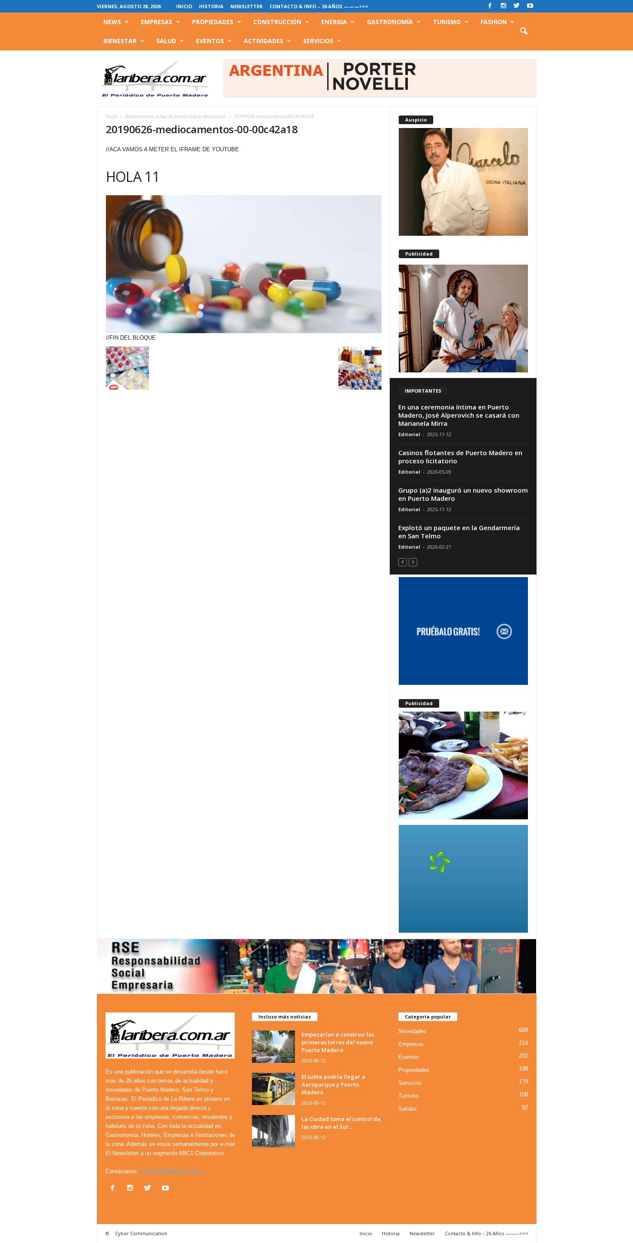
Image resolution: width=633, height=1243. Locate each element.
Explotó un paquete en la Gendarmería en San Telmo (459, 531)
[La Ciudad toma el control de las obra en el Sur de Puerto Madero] (273, 1131)
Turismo (447, 22)
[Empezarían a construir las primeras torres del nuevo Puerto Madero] (273, 1047)
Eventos (210, 41)
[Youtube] (530, 6)
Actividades (263, 41)
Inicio (184, 6)
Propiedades (212, 22)
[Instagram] (503, 6)
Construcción (277, 22)
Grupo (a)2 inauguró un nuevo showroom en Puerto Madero (463, 494)
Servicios (318, 41)
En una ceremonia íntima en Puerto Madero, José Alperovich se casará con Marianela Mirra (458, 415)
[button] (523, 31)
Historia (211, 6)
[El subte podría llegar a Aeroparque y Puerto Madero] (273, 1089)
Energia (334, 22)
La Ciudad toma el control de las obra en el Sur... (341, 1123)
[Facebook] (490, 6)
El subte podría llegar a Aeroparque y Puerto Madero (333, 1084)
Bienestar (120, 41)
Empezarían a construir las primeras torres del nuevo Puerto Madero (337, 1042)
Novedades (412, 1031)
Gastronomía (390, 22)
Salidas (407, 1109)
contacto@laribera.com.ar (172, 1171)
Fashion (494, 22)
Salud (166, 41)
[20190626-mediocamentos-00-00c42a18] (244, 264)
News (112, 22)
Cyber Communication (141, 1233)
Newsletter (246, 6)
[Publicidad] (463, 318)
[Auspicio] (463, 182)
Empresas (156, 22)
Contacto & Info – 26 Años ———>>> (319, 6)
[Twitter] (517, 6)
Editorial (409, 434)
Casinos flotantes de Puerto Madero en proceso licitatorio (460, 456)
